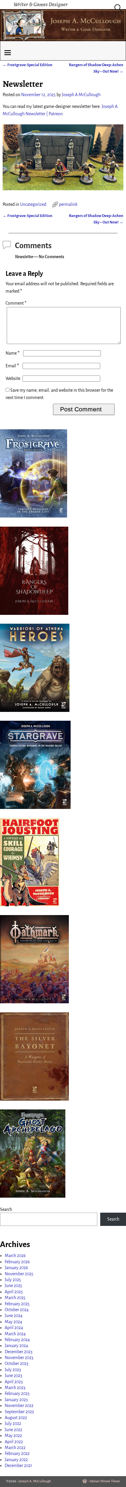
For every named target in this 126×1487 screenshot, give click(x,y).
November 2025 (19, 1273)
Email (12, 365)
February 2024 (17, 1339)
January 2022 (16, 1459)
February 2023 (17, 1393)
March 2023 (15, 1387)
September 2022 (19, 1411)
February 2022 (17, 1453)
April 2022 (14, 1441)
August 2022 (16, 1417)
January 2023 (16, 1399)
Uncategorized (33, 204)
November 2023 (19, 1357)
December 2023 (19, 1351)
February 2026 (17, 1261)
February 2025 (17, 1303)
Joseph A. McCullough (34, 1481)
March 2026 (15, 1255)
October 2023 (16, 1363)
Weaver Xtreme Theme (104, 1481)
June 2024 (14, 1315)
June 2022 (13, 1429)
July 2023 (13, 1369)
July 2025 (13, 1279)
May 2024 (13, 1321)
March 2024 (15, 1333)
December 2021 (18, 1465)
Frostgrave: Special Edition (27, 65)
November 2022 (19, 1405)
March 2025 (15, 1297)
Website (13, 378)
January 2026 (16, 1267)
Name (13, 353)
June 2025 (13, 1285)
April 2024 (14, 1327)
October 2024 (17, 1309)
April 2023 (14, 1381)
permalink (68, 204)
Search (6, 1209)
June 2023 (13, 1375)
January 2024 (16, 1345)
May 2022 (13, 1435)
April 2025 (14, 1291)
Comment (16, 303)
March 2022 (15, 1447)
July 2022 (13, 1423)
